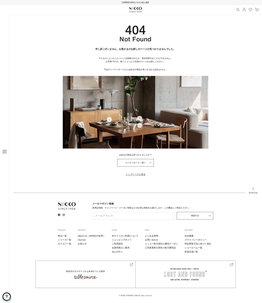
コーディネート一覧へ (135, 163)
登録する (195, 216)
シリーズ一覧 (64, 240)
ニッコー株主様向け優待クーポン (161, 243)
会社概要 (189, 236)
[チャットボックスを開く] (6, 296)
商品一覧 (62, 236)
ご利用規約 (117, 243)
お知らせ (82, 243)
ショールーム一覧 (193, 247)
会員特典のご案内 (120, 247)
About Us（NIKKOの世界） (91, 236)
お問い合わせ (151, 240)
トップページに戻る (136, 174)
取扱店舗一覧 (191, 252)
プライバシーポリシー (196, 240)
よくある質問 (151, 236)
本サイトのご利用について (125, 236)
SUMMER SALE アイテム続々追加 (135, 2)
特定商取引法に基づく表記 (198, 243)
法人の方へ (117, 252)
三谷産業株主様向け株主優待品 (160, 247)
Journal (82, 240)
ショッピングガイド (122, 240)
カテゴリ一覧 (64, 243)
